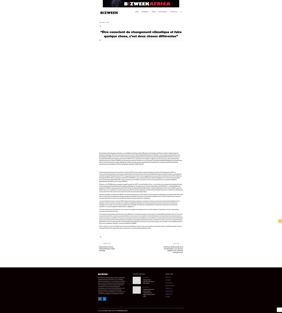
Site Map (168, 296)
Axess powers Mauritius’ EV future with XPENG (148, 281)
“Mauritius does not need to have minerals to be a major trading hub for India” (149, 293)
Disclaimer (168, 280)
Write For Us (169, 288)
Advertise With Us (170, 285)
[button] (280, 221)
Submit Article (169, 291)
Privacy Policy (169, 282)
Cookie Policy (169, 294)
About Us (168, 277)
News (107, 22)
